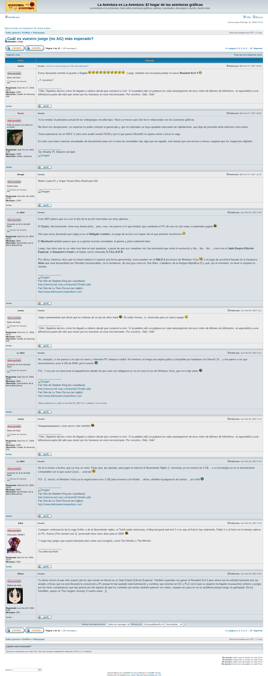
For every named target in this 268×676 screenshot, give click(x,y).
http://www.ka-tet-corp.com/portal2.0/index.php (64, 284)
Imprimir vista (13, 55)
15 (251, 48)
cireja (20, 41)
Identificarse (14, 17)
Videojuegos (39, 33)
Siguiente (258, 48)
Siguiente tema (255, 55)
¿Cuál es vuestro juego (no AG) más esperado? (49, 38)
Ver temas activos (42, 28)
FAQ (248, 17)
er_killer (58, 403)
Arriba (9, 106)
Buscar (259, 17)
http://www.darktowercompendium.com (60, 291)
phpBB (126, 673)
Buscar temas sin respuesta (18, 28)
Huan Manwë (137, 675)
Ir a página (231, 48)
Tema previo (240, 55)
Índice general (13, 33)
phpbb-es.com (154, 675)
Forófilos (26, 33)
